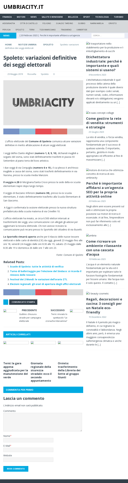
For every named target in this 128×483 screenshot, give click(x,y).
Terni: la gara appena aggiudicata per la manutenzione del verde (15, 370)
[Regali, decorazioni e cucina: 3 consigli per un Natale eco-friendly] (105, 293)
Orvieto (112, 23)
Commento (9, 410)
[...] (118, 102)
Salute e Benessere (52, 17)
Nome (6, 435)
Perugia (6, 29)
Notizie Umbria (27, 44)
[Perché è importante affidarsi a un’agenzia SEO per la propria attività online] (105, 174)
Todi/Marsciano (48, 29)
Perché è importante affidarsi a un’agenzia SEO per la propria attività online (105, 190)
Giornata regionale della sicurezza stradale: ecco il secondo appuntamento (41, 371)
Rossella (32, 74)
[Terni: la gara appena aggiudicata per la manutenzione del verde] (16, 350)
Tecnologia (102, 17)
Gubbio (81, 23)
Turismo (118, 17)
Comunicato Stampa (23, 302)
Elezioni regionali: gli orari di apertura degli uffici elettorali (45, 284)
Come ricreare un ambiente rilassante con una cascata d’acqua (104, 248)
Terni (31, 29)
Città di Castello (29, 23)
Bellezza (73, 17)
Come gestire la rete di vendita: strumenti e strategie (104, 122)
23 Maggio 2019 (15, 74)
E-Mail (6, 445)
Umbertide (81, 29)
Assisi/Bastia (8, 23)
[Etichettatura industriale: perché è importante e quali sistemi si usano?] (105, 47)
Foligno (46, 23)
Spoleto (20, 29)
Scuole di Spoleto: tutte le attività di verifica (37, 266)
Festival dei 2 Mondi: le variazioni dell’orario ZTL (38, 279)
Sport (86, 17)
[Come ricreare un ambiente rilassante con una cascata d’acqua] (105, 235)
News (33, 17)
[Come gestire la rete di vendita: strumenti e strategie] (105, 113)
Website (7, 455)
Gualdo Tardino (64, 23)
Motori (21, 17)
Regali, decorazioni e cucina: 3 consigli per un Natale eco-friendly (104, 305)
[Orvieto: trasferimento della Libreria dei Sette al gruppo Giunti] (70, 350)
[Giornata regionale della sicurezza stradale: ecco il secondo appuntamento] (43, 350)
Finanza (7, 17)
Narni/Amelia (96, 23)
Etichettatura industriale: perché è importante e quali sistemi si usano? (104, 63)
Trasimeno (66, 29)
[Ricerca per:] (108, 35)
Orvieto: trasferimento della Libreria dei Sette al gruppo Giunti (69, 370)
